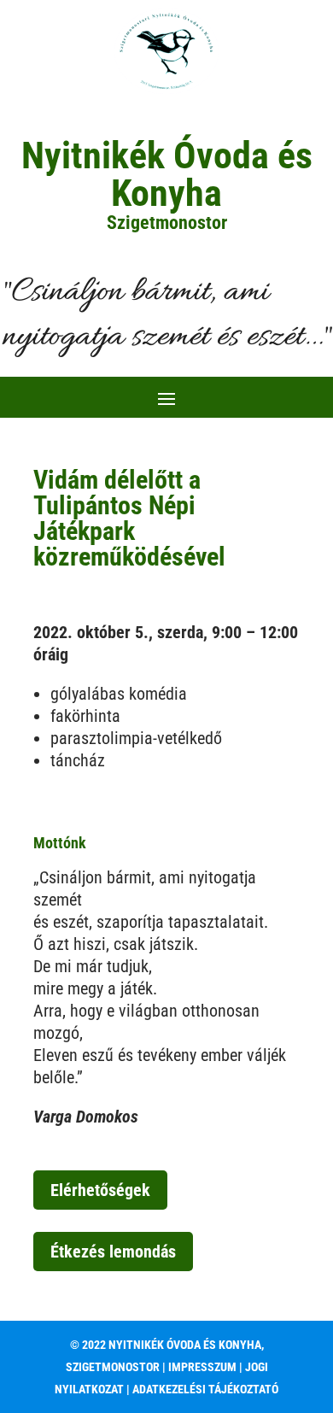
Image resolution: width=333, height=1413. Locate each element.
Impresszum (203, 1367)
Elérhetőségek (100, 1190)
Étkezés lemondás (113, 1251)
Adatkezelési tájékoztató (205, 1389)
